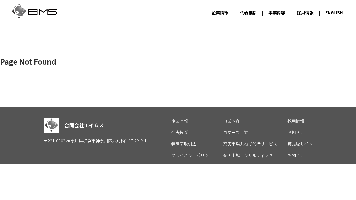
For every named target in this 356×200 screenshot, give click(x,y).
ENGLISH (334, 12)
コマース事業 (235, 132)
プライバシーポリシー (192, 155)
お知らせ (295, 132)
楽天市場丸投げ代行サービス (250, 144)
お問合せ (295, 155)
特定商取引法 (183, 144)
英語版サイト (299, 144)
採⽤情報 (305, 12)
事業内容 (276, 12)
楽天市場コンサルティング (248, 155)
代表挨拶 (248, 12)
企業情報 (220, 12)
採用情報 (295, 121)
